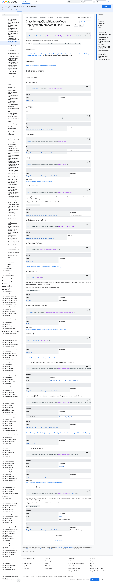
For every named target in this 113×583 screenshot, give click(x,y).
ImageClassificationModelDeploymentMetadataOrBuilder (41, 65)
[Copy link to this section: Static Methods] (40, 78)
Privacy (32, 576)
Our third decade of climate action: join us (63, 576)
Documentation (33, 17)
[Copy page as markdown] (80, 25)
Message (61, 466)
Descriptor (29, 100)
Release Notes (48, 566)
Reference (19, 10)
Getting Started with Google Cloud (76, 563)
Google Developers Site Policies (47, 548)
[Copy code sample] (89, 34)
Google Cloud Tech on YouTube (97, 570)
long (27, 301)
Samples (27, 10)
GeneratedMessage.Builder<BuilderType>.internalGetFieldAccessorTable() (46, 329)
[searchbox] (10, 15)
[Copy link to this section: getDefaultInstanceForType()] (47, 220)
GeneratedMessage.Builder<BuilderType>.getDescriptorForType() (43, 266)
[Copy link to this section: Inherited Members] (45, 71)
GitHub (69, 561)
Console (88, 2)
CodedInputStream (64, 414)
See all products (26, 561)
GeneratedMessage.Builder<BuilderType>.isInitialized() (40, 358)
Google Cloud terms (47, 576)
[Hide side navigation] (18, 580)
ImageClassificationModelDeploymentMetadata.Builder (42, 176)
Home (27, 17)
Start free (106, 6)
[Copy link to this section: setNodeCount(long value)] (45, 487)
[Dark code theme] (87, 34)
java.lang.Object (30, 54)
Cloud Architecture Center (74, 568)
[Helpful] (88, 18)
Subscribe (95, 579)
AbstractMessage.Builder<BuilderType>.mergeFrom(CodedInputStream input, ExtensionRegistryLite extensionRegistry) (58, 433)
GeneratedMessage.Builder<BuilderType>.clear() (39, 181)
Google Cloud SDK (11, 7)
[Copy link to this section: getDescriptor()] (38, 82)
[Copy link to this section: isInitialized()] (35, 334)
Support (47, 563)
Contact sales (26, 568)
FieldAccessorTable (32, 324)
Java (22, 7)
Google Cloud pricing (27, 563)
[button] (10, 257)
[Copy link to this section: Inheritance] (36, 50)
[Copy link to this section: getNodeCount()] (38, 271)
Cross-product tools (41, 2)
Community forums (50, 561)
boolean (28, 352)
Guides (12, 10)
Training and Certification (74, 570)
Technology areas (26, 2)
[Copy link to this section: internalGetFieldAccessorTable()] (50, 306)
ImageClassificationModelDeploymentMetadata (40, 129)
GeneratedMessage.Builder (34, 55)
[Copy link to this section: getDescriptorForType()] (44, 243)
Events (92, 563)
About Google (26, 576)
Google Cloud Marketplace (29, 566)
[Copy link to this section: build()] (31, 112)
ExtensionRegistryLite (66, 417)
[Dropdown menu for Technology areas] (33, 2)
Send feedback (85, 21)
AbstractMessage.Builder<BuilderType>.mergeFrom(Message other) (44, 482)
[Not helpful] (90, 18)
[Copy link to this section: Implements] (37, 62)
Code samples (71, 566)
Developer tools (42, 17)
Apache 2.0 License (27, 548)
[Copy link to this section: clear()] (31, 158)
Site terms (38, 576)
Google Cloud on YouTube (96, 568)
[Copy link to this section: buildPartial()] (35, 135)
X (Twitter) (93, 566)
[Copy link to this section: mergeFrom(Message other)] (47, 448)
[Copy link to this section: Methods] (35, 107)
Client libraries (31, 7)
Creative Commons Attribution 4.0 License (64, 547)
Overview (4, 10)
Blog (91, 561)
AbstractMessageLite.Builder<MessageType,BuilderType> (52, 54)
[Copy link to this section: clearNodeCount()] (40, 186)
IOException (30, 443)
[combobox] (75, 1)
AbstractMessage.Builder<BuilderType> (80, 54)
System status (48, 568)
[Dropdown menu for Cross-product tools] (49, 2)
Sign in (109, 1)
